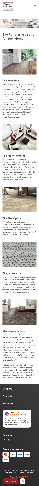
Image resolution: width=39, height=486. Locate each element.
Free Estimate (10, 481)
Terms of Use (28, 472)
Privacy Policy (18, 472)
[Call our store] (22, 481)
